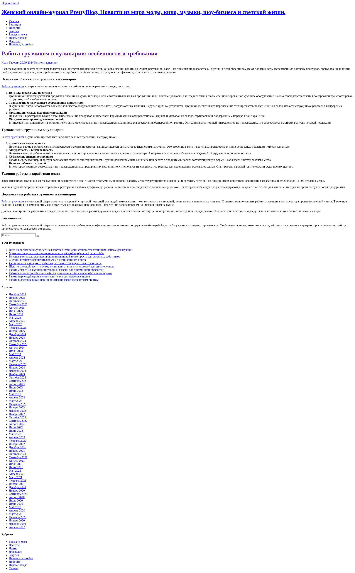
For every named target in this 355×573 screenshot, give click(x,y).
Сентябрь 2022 (18, 420)
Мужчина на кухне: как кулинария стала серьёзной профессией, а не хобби (56, 253)
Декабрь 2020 (17, 487)
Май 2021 (15, 470)
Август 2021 (17, 460)
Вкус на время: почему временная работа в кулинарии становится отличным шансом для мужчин (70, 249)
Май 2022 (15, 434)
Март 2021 (15, 477)
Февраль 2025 (17, 327)
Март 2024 (15, 360)
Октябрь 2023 (17, 377)
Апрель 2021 (17, 473)
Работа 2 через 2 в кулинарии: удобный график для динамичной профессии (56, 269)
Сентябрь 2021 (18, 457)
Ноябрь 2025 (17, 297)
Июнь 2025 (16, 314)
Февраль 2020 (17, 517)
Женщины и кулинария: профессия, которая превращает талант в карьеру (55, 263)
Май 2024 (15, 354)
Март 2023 (15, 400)
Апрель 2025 (17, 321)
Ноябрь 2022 (17, 414)
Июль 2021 (16, 463)
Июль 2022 (16, 427)
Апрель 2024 (17, 357)
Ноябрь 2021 (17, 450)
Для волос (15, 551)
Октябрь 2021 (17, 454)
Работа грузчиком (12, 86)
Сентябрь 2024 (18, 344)
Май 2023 (15, 394)
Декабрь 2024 (17, 334)
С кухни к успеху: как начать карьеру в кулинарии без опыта (47, 259)
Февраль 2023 (17, 404)
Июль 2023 (16, 387)
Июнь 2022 (16, 430)
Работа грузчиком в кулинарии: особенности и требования (79, 53)
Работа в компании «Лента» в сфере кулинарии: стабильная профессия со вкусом (60, 273)
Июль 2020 (16, 500)
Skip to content (10, 3)
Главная (14, 21)
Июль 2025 (16, 311)
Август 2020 (17, 497)
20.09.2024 (26, 62)
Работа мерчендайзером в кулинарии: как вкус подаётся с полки (49, 276)
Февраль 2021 (17, 480)
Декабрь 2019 (17, 523)
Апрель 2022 (17, 437)
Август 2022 (17, 424)
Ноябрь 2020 (17, 490)
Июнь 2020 (16, 503)
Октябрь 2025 (17, 301)
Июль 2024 (16, 350)
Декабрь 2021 (17, 447)
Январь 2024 (17, 367)
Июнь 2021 (16, 467)
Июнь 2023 (16, 390)
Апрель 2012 (17, 527)
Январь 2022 (17, 444)
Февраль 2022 (17, 440)
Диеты (13, 548)
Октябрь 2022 (17, 417)
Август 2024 (17, 347)
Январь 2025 (17, 330)
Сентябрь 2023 (18, 380)
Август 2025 (17, 307)
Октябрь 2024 (17, 340)
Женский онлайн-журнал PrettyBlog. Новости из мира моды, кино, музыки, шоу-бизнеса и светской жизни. (143, 12)
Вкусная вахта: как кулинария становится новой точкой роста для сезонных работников (64, 256)
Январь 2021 (17, 483)
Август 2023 (17, 384)
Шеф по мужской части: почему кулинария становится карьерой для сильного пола (61, 266)
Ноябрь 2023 (17, 374)
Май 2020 (15, 507)
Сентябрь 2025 (18, 304)
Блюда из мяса (18, 34)
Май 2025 (15, 317)
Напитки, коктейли (21, 44)
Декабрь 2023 (17, 370)
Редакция (15, 24)
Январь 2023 (17, 407)
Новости (14, 27)
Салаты (13, 568)
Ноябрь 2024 (17, 337)
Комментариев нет (46, 62)
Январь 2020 (17, 520)
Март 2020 (15, 513)
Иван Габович (10, 62)
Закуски (14, 31)
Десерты (14, 41)
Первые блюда (18, 37)
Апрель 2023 (17, 397)
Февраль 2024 (17, 364)
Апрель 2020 (17, 510)
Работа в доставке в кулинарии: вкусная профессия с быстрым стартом (54, 279)
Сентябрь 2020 (18, 493)
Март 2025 (15, 324)
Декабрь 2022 (17, 410)
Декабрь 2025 (17, 294)
